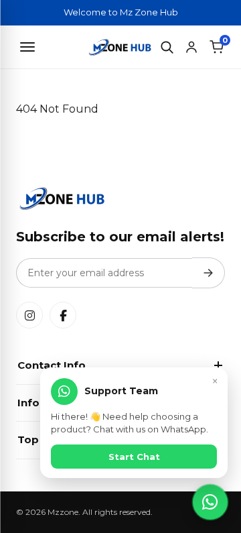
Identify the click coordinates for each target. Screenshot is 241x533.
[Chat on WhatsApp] (210, 502)
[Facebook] (63, 315)
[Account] (191, 47)
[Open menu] (27, 47)
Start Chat (134, 456)
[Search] (166, 47)
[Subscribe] (208, 272)
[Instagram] (29, 315)
